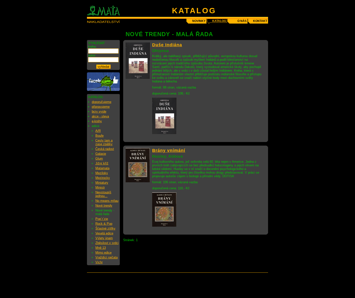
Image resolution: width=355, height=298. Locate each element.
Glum (99, 158)
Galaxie (100, 154)
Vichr (99, 262)
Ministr (100, 187)
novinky (199, 21)
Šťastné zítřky (105, 228)
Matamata (102, 168)
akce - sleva (100, 116)
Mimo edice (103, 252)
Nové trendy (103, 205)
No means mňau (106, 201)
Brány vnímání (168, 150)
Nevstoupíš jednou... (103, 194)
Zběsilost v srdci (107, 243)
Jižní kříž (101, 163)
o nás (242, 21)
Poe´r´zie (101, 219)
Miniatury (101, 182)
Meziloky (101, 173)
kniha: (92, 46)
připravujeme (101, 106)
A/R (98, 131)
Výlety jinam (104, 238)
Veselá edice (104, 233)
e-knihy (97, 121)
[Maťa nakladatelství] (103, 90)
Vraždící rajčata (106, 257)
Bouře (99, 135)
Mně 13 (100, 248)
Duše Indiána (167, 44)
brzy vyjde (99, 111)
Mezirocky (102, 178)
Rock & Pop (103, 223)
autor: (92, 55)
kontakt (260, 21)
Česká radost (104, 149)
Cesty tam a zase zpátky (104, 142)
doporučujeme (101, 102)
